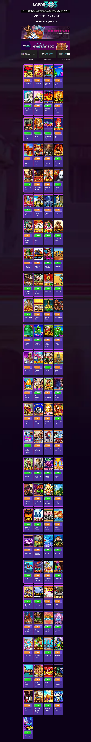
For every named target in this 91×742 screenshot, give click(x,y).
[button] (68, 53)
